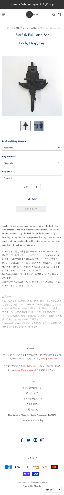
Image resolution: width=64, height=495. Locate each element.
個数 (25, 187)
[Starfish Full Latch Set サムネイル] (25, 126)
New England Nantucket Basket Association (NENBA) (32, 414)
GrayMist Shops (40, 482)
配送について (32, 393)
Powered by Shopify (32, 486)
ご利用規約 (32, 404)
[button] (53, 490)
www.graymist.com (49, 358)
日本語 (30, 457)
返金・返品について (32, 387)
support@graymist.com (24, 369)
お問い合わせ (33, 366)
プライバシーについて (32, 398)
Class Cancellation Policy (32, 420)
